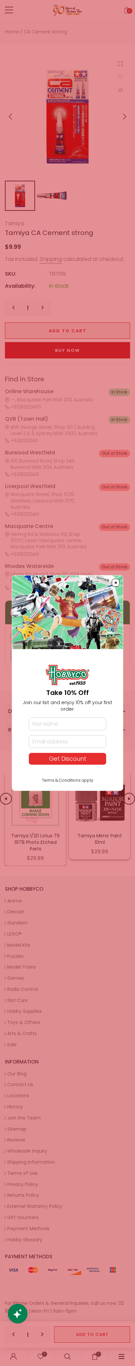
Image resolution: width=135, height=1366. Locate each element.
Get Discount (67, 759)
